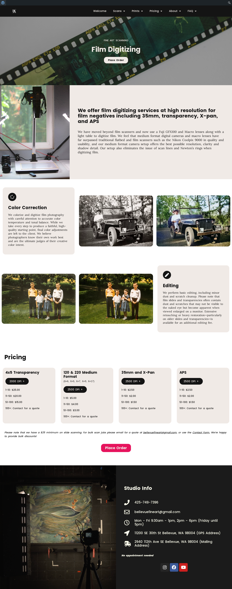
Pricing (154, 11)
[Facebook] (174, 567)
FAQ (190, 11)
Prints (135, 11)
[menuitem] (3, 2)
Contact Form (200, 432)
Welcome (99, 11)
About (173, 11)
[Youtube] (183, 567)
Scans (117, 11)
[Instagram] (164, 567)
